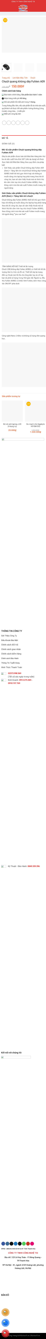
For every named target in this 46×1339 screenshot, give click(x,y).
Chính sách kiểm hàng (11, 654)
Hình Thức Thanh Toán (11, 667)
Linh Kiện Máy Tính (20, 78)
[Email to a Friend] (18, 123)
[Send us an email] (20, 1244)
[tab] (24, 138)
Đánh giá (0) (8, 143)
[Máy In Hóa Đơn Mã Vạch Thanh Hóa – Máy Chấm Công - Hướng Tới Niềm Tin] (23, 7)
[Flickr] (32, 1244)
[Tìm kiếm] (43, 7)
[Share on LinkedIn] (27, 123)
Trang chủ (6, 78)
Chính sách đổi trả (9, 645)
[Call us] (24, 1244)
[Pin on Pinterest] (22, 123)
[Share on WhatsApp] (4, 123)
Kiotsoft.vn (24, 1335)
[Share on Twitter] (13, 123)
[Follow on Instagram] (7, 1244)
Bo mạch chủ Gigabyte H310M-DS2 (35, 425)
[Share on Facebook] (9, 123)
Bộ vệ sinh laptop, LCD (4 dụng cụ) (12, 425)
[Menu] (3, 7)
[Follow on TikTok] (11, 1244)
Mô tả (5, 138)
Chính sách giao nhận (11, 649)
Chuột (32, 78)
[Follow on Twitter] (16, 1244)
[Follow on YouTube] (28, 1244)
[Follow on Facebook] (3, 1244)
